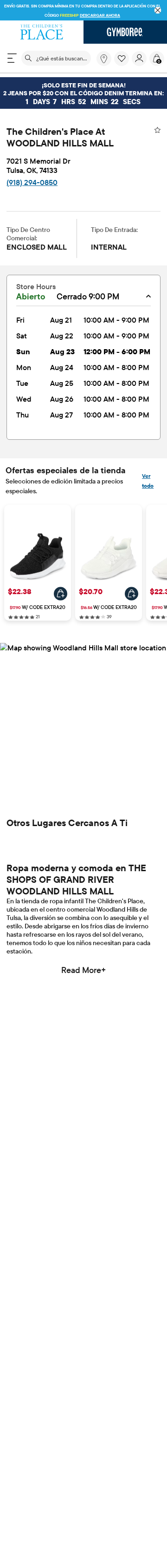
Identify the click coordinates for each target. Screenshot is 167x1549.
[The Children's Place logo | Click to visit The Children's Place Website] (42, 32)
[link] (103, 58)
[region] (83, 10)
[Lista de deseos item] (123, 64)
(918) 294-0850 (32, 182)
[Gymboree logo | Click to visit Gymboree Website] (125, 32)
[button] (121, 58)
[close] (157, 10)
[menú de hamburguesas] (12, 58)
